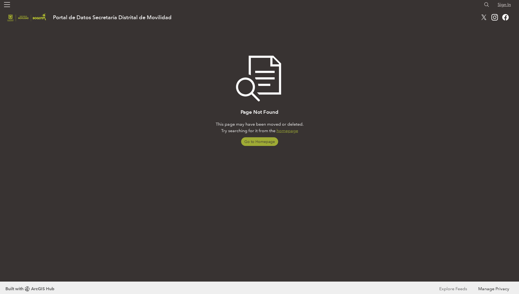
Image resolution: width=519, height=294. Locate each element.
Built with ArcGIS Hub (29, 288)
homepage (287, 130)
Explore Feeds (453, 288)
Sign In (504, 4)
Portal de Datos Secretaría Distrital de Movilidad (112, 17)
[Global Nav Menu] (7, 4)
